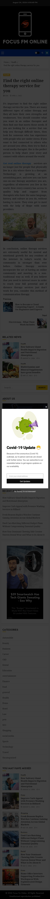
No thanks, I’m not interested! (25, 491)
